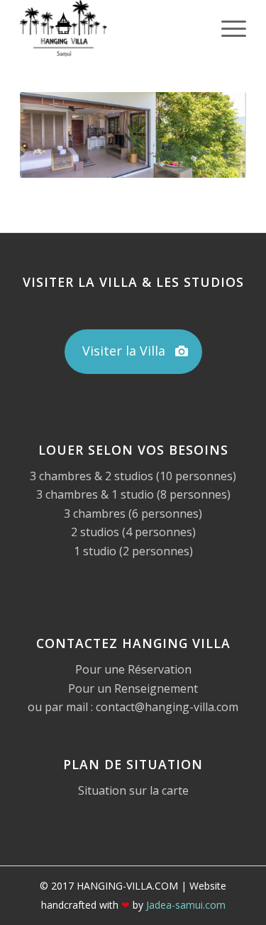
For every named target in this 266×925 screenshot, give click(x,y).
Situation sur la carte (133, 790)
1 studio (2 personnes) (133, 551)
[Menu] (226, 28)
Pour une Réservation (133, 669)
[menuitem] (226, 28)
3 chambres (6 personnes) (133, 513)
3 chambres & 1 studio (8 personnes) (133, 494)
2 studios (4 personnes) (133, 532)
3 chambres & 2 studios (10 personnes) (133, 476)
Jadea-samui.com (186, 905)
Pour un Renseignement (133, 688)
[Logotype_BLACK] (110, 28)
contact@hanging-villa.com (167, 707)
